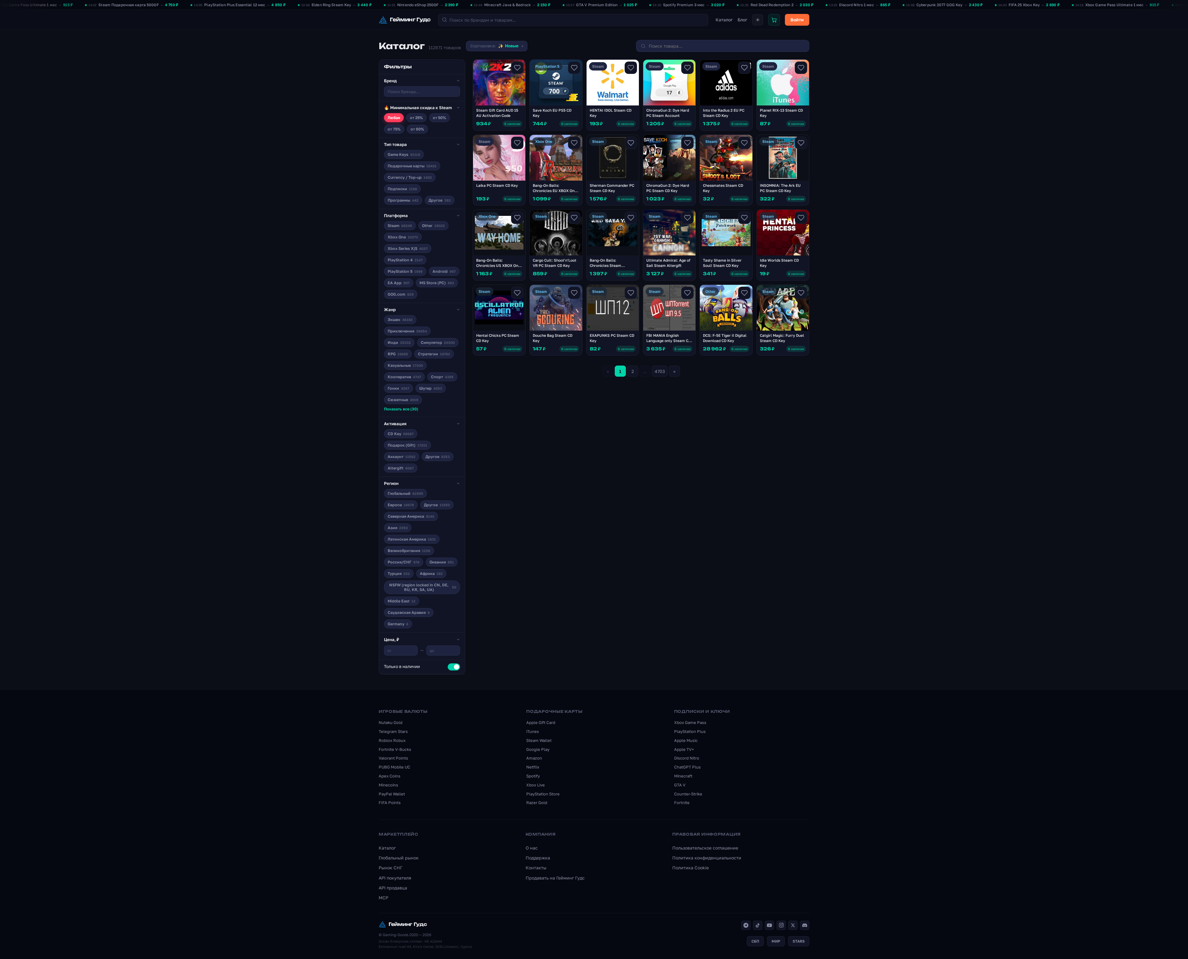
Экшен (400, 319)
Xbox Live (535, 784)
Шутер (430, 388)
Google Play (537, 749)
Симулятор (438, 342)
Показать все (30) (401, 409)
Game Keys (404, 154)
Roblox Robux (392, 740)
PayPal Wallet (392, 793)
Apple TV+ (684, 749)
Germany (398, 624)
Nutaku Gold (390, 722)
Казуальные (405, 365)
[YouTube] (769, 925)
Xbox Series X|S (408, 248)
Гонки (398, 388)
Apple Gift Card (540, 722)
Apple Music (686, 740)
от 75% (394, 129)
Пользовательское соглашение (705, 847)
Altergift (401, 468)
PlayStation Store (543, 793)
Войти (797, 19)
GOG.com (401, 294)
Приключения (407, 331)
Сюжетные (403, 399)
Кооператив (404, 377)
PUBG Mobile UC (394, 766)
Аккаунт (401, 456)
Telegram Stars (393, 731)
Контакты (536, 867)
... (645, 371)
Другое (439, 200)
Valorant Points (393, 758)
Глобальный (405, 493)
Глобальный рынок (399, 857)
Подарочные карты (412, 166)
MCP (383, 897)
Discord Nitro (686, 758)
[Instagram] (781, 925)
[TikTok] (757, 925)
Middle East (401, 601)
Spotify (533, 775)
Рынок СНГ (390, 867)
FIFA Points (390, 802)
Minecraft (683, 775)
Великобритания (409, 550)
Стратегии (434, 354)
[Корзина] (774, 20)
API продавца (393, 887)
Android (444, 271)
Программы (403, 200)
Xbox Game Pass (690, 722)
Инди (399, 342)
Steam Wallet (539, 740)
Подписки (402, 188)
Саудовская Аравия (409, 612)
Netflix (532, 766)
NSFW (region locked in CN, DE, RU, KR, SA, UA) (422, 587)
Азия (398, 527)
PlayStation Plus (690, 731)
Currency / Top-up (410, 177)
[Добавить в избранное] (517, 68)
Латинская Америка (412, 539)
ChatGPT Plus (687, 766)
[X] (793, 925)
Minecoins (388, 784)
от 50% (439, 117)
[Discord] (804, 925)
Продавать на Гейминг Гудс (555, 877)
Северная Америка (411, 516)
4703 (660, 371)
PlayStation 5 (405, 271)
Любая (394, 117)
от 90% (417, 129)
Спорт (442, 377)
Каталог (724, 19)
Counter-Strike (688, 793)
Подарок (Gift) (407, 445)
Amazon (534, 758)
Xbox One (403, 237)
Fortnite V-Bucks (395, 749)
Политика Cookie (690, 867)
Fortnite (682, 802)
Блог (742, 19)
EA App (399, 282)
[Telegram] (746, 925)
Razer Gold (536, 802)
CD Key (401, 433)
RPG (398, 354)
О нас (532, 847)
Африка (431, 573)
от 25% (416, 117)
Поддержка (538, 857)
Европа (401, 505)
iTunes (532, 731)
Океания (441, 562)
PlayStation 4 (405, 260)
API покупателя (395, 877)
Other (433, 225)
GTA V (680, 784)
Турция (399, 573)
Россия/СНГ (404, 562)
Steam (400, 225)
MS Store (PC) (437, 282)
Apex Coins (389, 775)
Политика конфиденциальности (706, 857)
